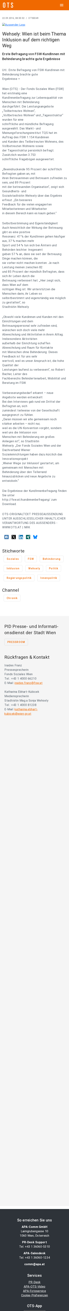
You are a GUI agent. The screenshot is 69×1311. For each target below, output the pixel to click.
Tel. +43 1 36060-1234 (34, 1257)
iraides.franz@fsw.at (29, 683)
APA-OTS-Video (34, 1286)
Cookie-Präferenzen (34, 1295)
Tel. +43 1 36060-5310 (34, 1246)
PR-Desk (34, 1282)
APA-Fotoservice (34, 1291)
